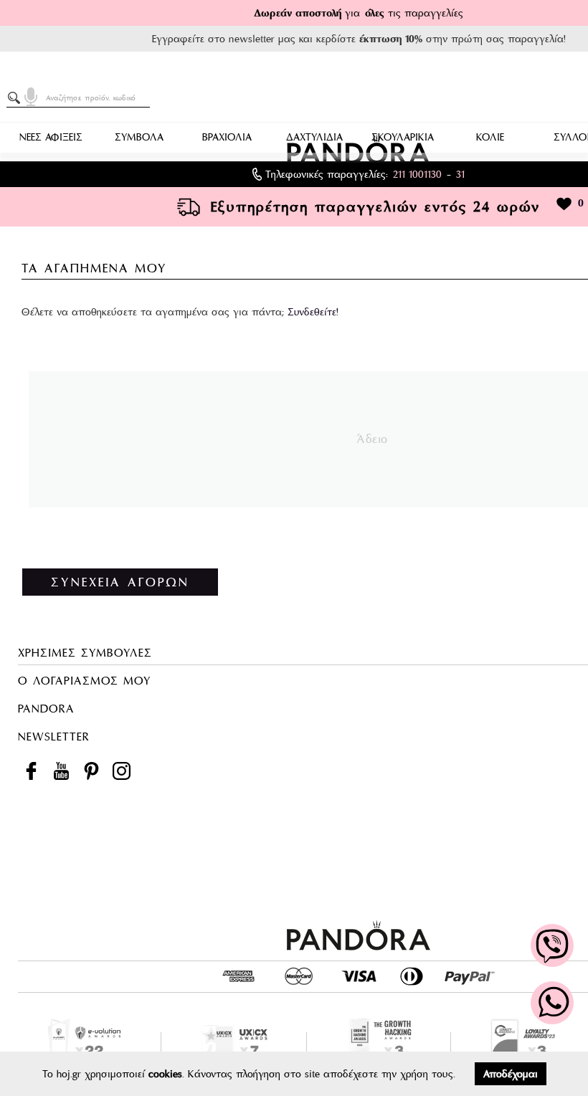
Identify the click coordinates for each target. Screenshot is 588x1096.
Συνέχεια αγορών (120, 582)
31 (460, 174)
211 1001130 (417, 174)
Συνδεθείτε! (313, 311)
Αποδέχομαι (510, 1073)
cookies (165, 1073)
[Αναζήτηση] (16, 98)
